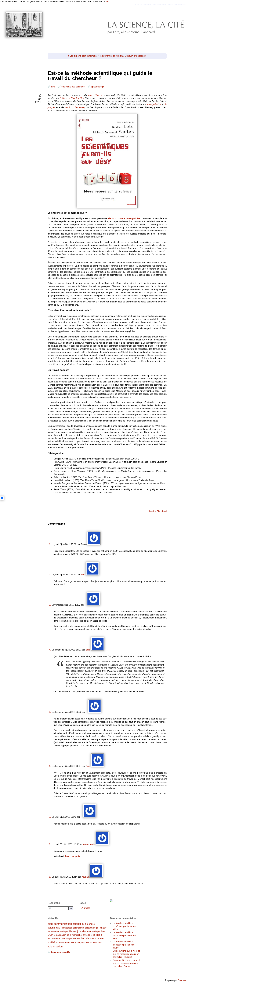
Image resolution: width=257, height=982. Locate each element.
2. (50, 574)
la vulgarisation (154, 104)
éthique (102, 927)
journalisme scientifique (88, 931)
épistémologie (97, 87)
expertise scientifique (58, 931)
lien (107, 1)
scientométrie (62, 942)
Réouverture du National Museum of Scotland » (123, 56)
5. (50, 712)
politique (97, 934)
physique (87, 935)
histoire (72, 931)
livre (53, 87)
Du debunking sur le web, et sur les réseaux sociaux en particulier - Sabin (126, 963)
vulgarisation (55, 946)
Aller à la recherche (176, 4)
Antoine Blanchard (158, 511)
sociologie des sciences (73, 87)
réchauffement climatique (60, 938)
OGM (50, 935)
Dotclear (182, 980)
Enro (83, 574)
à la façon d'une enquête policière (124, 218)
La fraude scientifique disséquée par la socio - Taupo (124, 944)
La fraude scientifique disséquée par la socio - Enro (124, 935)
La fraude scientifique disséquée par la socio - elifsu (124, 926)
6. (50, 766)
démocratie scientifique (72, 927)
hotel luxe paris (72, 856)
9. (50, 877)
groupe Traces (95, 95)
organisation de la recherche (68, 935)
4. (50, 650)
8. (50, 844)
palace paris (89, 844)
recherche (78, 938)
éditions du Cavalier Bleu (72, 98)
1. (50, 544)
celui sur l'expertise (74, 107)
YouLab (85, 877)
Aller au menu (159, 4)
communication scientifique (70, 923)
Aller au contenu (143, 4)
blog (50, 923)
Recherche (54, 903)
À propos (86, 908)
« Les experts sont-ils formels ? (83, 56)
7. (50, 817)
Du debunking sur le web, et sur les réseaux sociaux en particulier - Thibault (126, 954)
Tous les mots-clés (60, 952)
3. (50, 605)
